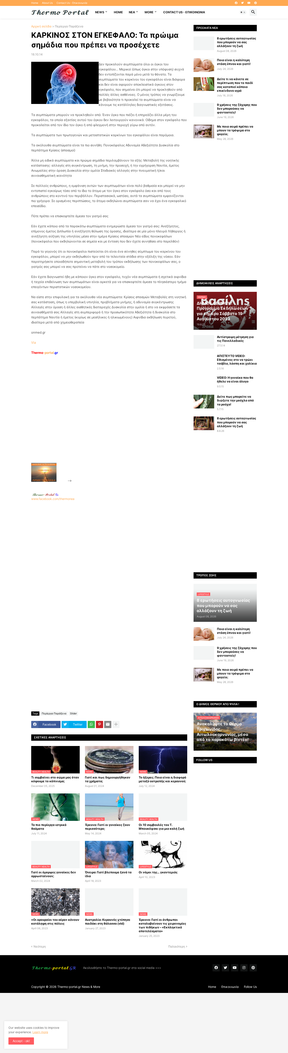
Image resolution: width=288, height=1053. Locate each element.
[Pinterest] (99, 724)
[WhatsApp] (91, 724)
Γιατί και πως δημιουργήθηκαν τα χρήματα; (107, 779)
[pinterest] (255, 3)
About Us (47, 2)
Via (33, 343)
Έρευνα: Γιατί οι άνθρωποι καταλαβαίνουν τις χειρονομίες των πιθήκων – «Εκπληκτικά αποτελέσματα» (162, 925)
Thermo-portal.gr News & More (78, 986)
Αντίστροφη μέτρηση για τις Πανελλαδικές (235, 338)
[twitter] (242, 3)
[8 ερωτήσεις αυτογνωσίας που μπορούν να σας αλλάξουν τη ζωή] (204, 43)
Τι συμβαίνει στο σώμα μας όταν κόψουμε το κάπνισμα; (55, 779)
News (99, 12)
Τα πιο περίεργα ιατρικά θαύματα (48, 826)
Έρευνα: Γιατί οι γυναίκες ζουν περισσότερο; (107, 826)
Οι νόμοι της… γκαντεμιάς (158, 872)
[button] (242, 12)
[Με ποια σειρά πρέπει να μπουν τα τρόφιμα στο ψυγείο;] (204, 131)
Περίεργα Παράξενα (69, 26)
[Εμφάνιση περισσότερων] (116, 724)
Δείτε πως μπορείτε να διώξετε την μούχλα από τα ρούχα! (235, 400)
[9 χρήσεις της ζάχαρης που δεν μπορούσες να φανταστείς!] (204, 110)
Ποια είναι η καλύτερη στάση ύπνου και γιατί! (234, 62)
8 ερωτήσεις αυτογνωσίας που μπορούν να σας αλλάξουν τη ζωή (236, 42)
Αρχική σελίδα (41, 26)
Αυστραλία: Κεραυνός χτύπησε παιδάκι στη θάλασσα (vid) (107, 921)
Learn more (40, 1032)
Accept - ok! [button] (21, 1041)
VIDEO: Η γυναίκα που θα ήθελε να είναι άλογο (235, 379)
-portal (44, 353)
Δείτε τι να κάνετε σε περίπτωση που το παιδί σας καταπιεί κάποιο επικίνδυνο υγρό (235, 84)
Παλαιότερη (176, 946)
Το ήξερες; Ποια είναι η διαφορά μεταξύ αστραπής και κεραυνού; (162, 779)
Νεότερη (40, 946)
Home (34, 2)
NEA (132, 12)
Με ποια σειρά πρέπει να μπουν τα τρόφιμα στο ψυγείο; (235, 130)
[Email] (107, 724)
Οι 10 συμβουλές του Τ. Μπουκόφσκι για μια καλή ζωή (161, 826)
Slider (73, 713)
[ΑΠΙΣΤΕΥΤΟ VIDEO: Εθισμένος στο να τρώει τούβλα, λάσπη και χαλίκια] (204, 361)
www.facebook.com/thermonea (52, 499)
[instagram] (244, 967)
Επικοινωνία (230, 986)
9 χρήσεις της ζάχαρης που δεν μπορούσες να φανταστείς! (237, 108)
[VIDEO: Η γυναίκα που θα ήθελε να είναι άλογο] (204, 382)
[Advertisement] (104, 418)
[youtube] (249, 3)
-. (45, 494)
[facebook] (236, 3)
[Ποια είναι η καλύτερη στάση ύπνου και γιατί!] (204, 65)
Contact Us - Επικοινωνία (72, 2)
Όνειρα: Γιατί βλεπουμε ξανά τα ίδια (108, 874)
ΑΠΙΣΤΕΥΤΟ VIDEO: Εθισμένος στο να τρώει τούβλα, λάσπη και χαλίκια (237, 359)
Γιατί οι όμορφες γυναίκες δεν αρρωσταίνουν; (53, 874)
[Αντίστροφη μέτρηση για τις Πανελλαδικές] (204, 342)
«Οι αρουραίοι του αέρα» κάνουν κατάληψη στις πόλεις (55, 921)
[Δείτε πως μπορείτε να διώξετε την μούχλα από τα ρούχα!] (204, 401)
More (149, 12)
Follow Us (250, 986)
